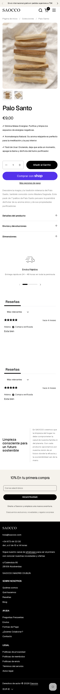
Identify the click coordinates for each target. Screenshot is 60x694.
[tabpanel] (30, 330)
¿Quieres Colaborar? (12, 631)
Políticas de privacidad (13, 651)
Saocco (34, 683)
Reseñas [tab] (13, 302)
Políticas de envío (11, 661)
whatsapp (31, 552)
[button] (40, 10)
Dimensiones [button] (9, 236)
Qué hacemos (9, 592)
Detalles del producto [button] (14, 215)
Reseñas (6, 597)
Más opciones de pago (30, 183)
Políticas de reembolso (13, 656)
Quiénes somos (10, 587)
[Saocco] (11, 10)
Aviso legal (7, 670)
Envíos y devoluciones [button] (14, 226)
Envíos (5, 622)
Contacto (7, 636)
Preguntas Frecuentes (13, 617)
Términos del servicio (13, 666)
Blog (4, 602)
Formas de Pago (10, 626)
